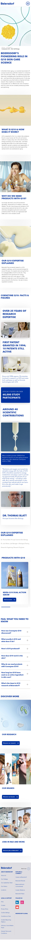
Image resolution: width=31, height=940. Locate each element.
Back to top (23, 868)
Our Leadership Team (6, 882)
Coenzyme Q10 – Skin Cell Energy (11, 49)
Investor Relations (20, 890)
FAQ (2, 901)
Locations (3, 890)
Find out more (8, 599)
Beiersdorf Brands (20, 880)
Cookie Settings (5, 912)
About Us (3, 875)
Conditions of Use (6, 916)
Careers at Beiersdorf (21, 877)
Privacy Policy (4, 909)
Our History (4, 886)
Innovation (9, 47)
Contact (3, 905)
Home (3, 47)
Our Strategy (4, 879)
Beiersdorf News (20, 893)
